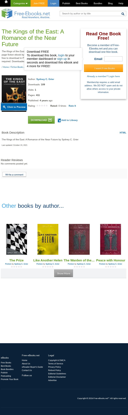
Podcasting (6, 376)
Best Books (82, 3)
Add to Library (69, 120)
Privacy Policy (54, 367)
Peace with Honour (110, 260)
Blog (110, 3)
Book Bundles (7, 369)
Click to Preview (16, 107)
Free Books (6, 363)
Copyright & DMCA (56, 360)
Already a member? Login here (103, 76)
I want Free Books (104, 68)
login (61, 55)
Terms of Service (55, 364)
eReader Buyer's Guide (32, 367)
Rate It (72, 105)
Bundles (98, 3)
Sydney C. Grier (45, 79)
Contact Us (27, 370)
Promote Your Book (9, 379)
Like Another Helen (47, 260)
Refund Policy (54, 370)
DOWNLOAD (39, 119)
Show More (63, 273)
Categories (20, 3)
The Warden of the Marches (79, 260)
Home (24, 360)
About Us (26, 364)
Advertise (52, 380)
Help (120, 3)
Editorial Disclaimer (57, 377)
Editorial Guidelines (57, 374)
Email (98, 59)
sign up (62, 58)
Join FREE (39, 3)
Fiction (8, 264)
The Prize (16, 260)
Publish (66, 3)
